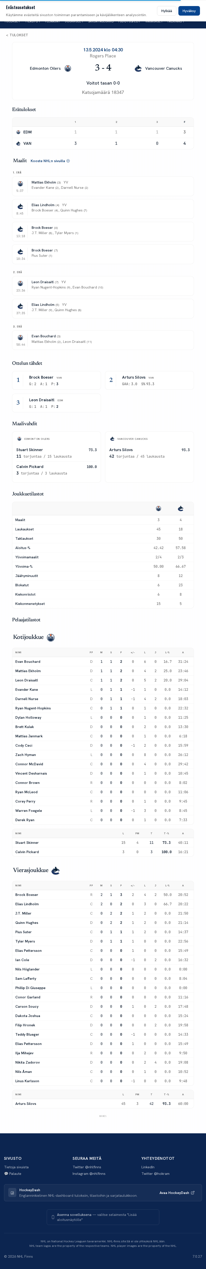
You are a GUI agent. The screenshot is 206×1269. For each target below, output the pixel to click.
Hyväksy (189, 11)
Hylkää (166, 11)
